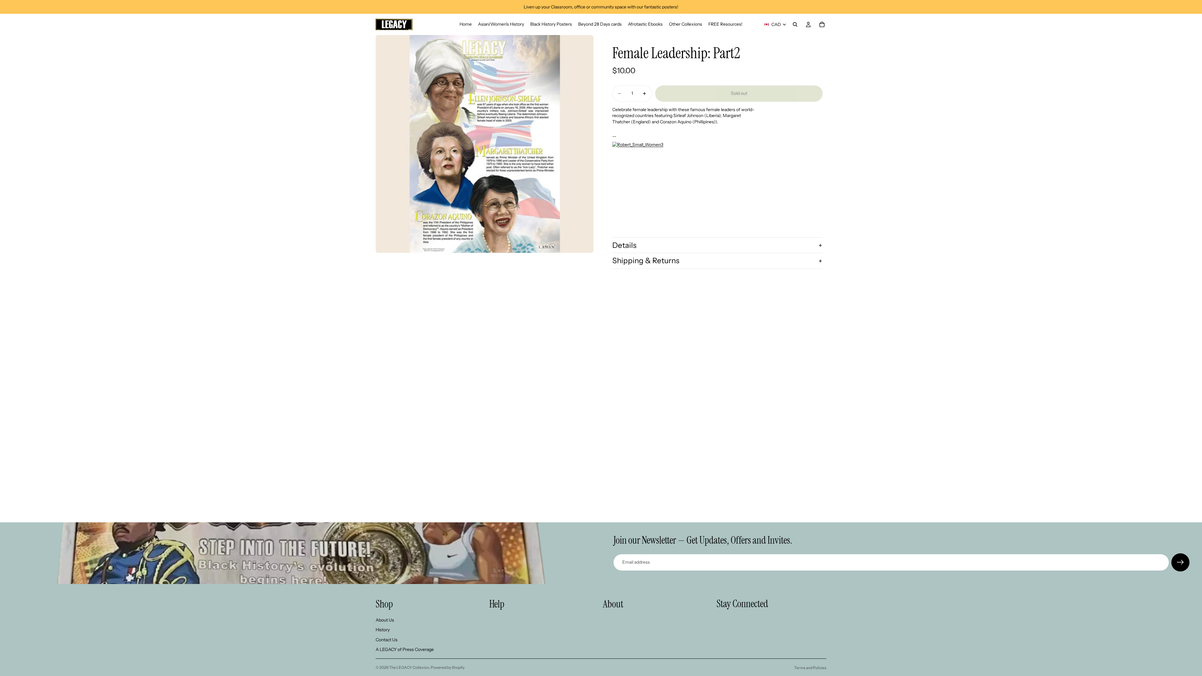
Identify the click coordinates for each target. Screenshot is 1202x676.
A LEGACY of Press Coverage (405, 650)
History (383, 629)
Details (624, 245)
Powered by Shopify (448, 667)
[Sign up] (1180, 562)
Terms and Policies (810, 667)
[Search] (795, 24)
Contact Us (387, 640)
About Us (385, 620)
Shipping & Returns (645, 260)
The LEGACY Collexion (409, 667)
